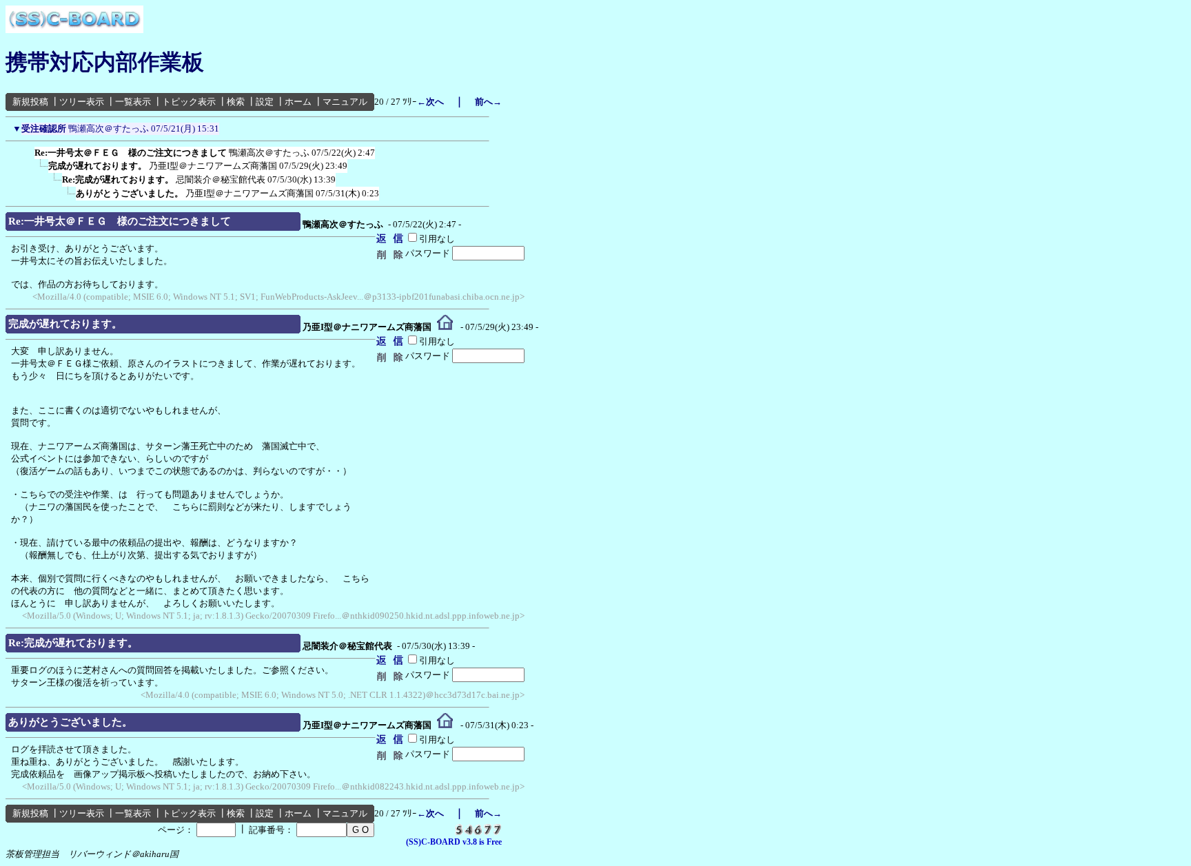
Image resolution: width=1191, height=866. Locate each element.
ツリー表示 (81, 101)
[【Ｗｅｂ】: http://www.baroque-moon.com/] (445, 327)
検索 (236, 101)
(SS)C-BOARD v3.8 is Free (454, 842)
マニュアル (345, 101)
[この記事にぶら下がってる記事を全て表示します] (27, 150)
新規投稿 (30, 101)
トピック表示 (189, 101)
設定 (265, 101)
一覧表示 (133, 101)
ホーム (298, 101)
